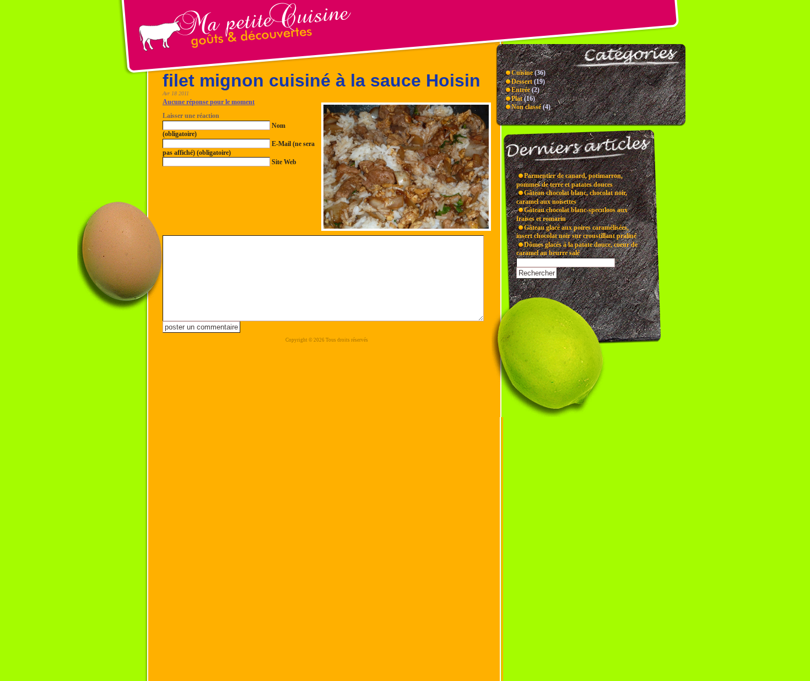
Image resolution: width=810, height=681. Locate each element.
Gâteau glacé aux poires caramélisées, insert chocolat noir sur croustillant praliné (576, 232)
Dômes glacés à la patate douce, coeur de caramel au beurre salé (577, 249)
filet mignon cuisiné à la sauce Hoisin (321, 80)
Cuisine (522, 73)
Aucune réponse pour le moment (209, 102)
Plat (516, 98)
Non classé (526, 107)
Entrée (520, 90)
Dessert (521, 81)
